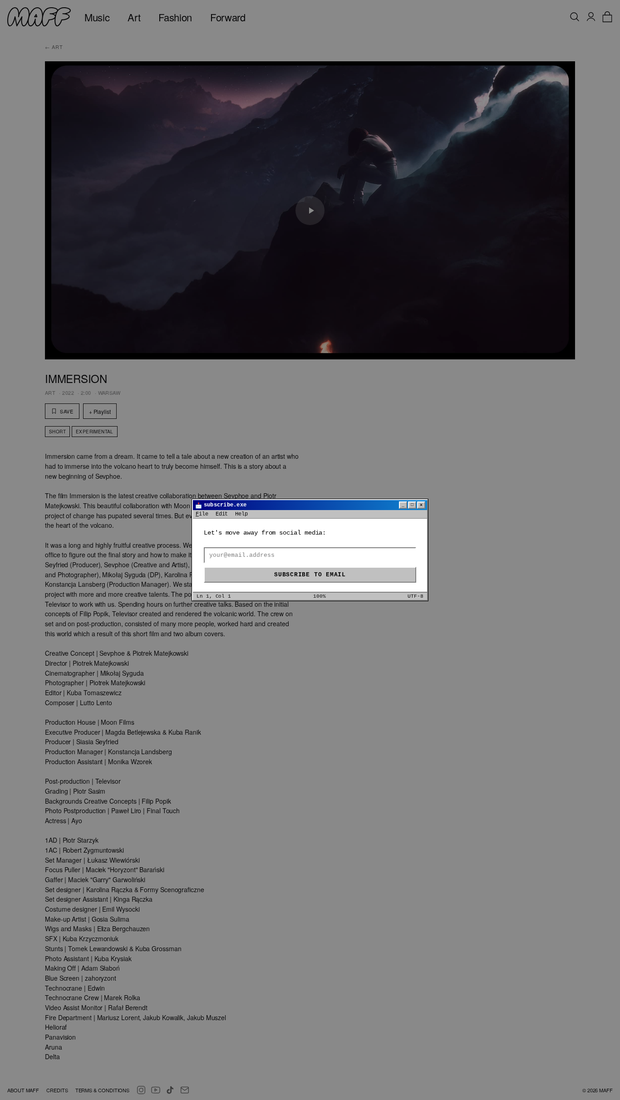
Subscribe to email (310, 574)
